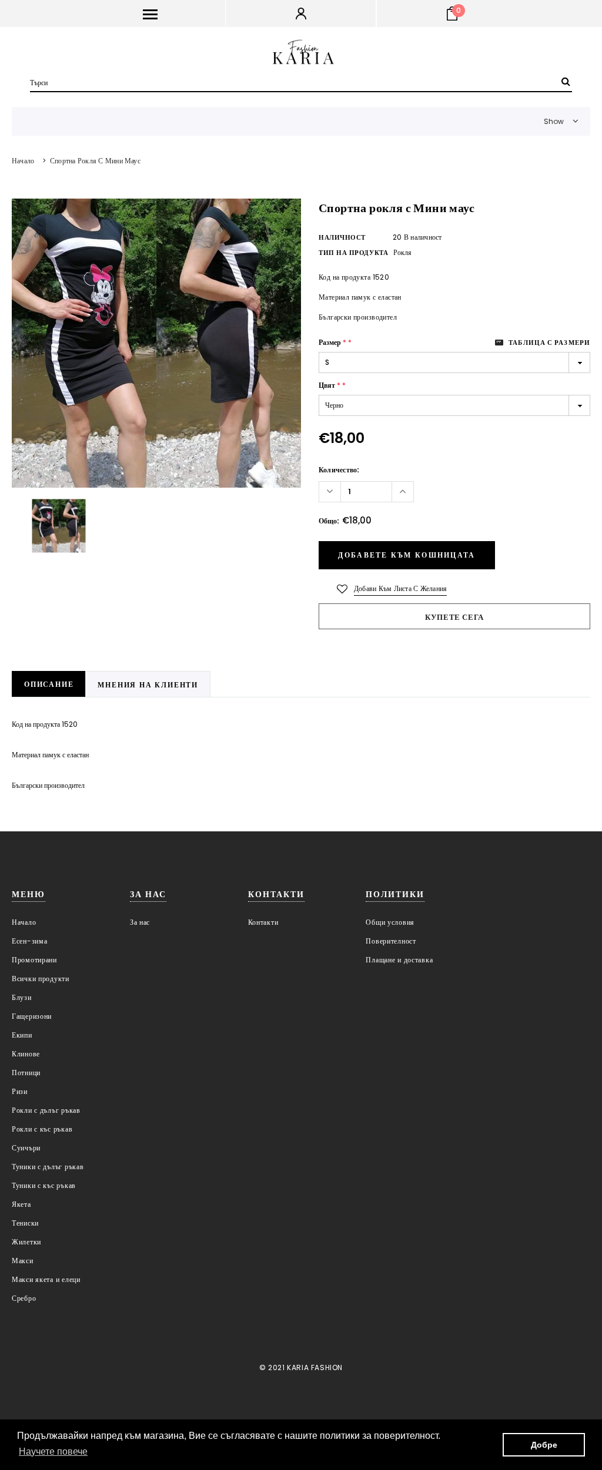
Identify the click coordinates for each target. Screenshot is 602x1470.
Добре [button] (544, 1444)
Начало (23, 161)
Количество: (339, 470)
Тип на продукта (353, 252)
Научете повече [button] (53, 1451)
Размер (335, 342)
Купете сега (454, 617)
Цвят (332, 385)
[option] (156, 343)
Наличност (342, 237)
